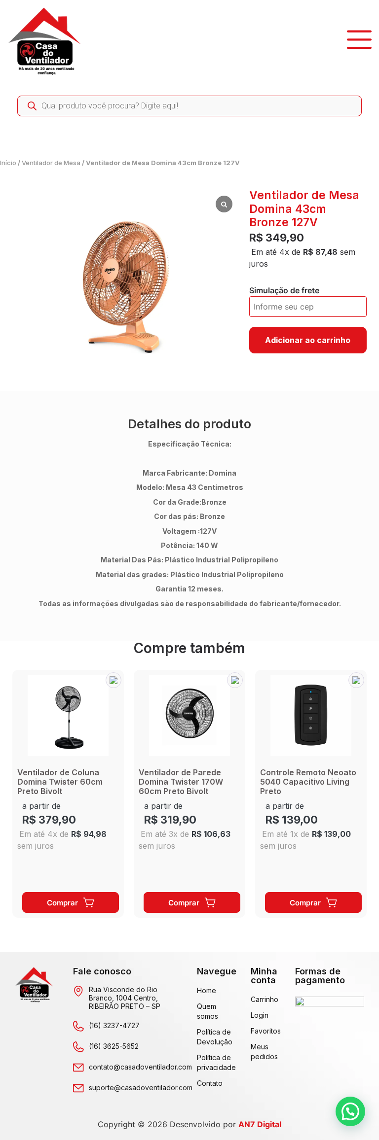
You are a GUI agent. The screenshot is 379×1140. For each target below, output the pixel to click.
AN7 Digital (259, 1124)
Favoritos (263, 1031)
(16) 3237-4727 (114, 1025)
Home (206, 990)
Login (259, 1015)
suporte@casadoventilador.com (140, 1087)
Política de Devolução (214, 1037)
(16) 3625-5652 (114, 1046)
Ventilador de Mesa (51, 163)
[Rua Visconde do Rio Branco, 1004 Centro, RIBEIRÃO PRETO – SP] (78, 991)
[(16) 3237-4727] (78, 1026)
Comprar (62, 902)
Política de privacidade (214, 1062)
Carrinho (263, 999)
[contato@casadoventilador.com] (78, 1067)
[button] (113, 680)
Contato (210, 1083)
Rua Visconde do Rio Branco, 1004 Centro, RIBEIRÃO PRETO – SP (124, 997)
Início (8, 163)
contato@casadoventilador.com (140, 1067)
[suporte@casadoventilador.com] (78, 1088)
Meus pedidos (263, 1051)
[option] (68, 794)
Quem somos (207, 1011)
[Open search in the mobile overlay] (189, 106)
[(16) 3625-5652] (78, 1046)
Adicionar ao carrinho (307, 340)
